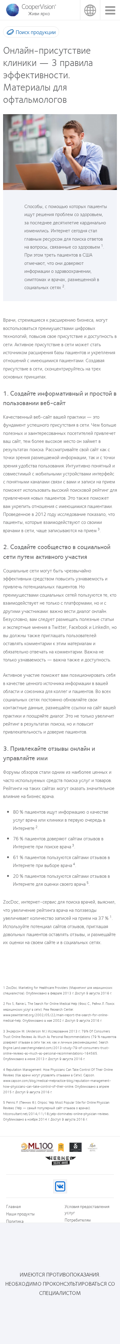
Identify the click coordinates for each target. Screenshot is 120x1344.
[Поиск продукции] (8, 33)
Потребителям (78, 1219)
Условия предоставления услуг (87, 1209)
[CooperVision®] (31, 15)
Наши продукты (20, 1213)
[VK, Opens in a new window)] (60, 1186)
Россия (90, 10)
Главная (13, 1206)
